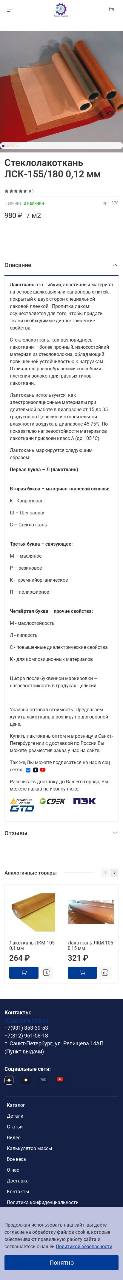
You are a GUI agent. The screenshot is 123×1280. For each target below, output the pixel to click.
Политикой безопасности (84, 1246)
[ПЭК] (84, 801)
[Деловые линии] (21, 801)
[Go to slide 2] (8, 146)
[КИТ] (22, 808)
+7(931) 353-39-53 (26, 1028)
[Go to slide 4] (17, 146)
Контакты (18, 1191)
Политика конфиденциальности (43, 1202)
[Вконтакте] (28, 770)
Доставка (18, 1181)
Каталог (16, 1105)
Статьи (15, 1127)
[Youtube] (42, 770)
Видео (14, 1137)
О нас (13, 1170)
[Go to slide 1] (3, 146)
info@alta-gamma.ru (26, 1020)
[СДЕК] (53, 801)
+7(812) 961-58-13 (26, 1036)
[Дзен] (35, 770)
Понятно (62, 1262)
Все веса (16, 1159)
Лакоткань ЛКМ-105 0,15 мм (90, 945)
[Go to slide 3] (13, 146)
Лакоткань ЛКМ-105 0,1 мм (32, 945)
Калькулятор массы (29, 1148)
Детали (15, 1116)
